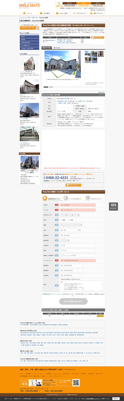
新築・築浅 (36, 376)
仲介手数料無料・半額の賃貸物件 (29, 324)
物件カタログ (99, 373)
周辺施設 (83, 373)
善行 (42, 353)
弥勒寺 (72, 343)
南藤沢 (59, 343)
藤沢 (65, 39)
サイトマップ (57, 373)
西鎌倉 (75, 361)
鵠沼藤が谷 (28, 345)
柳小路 (70, 353)
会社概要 (28, 373)
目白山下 (90, 353)
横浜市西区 (33, 332)
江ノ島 (86, 353)
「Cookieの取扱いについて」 (92, 398)
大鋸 (30, 343)
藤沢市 (48, 40)
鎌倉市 (39, 335)
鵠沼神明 (34, 345)
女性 (71, 220)
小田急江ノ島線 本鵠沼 (27, 48)
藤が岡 (80, 343)
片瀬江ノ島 (62, 353)
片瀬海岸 (85, 343)
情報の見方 (101, 92)
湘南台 (42, 345)
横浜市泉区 (24, 335)
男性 (64, 220)
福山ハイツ (23, 95)
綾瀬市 (67, 335)
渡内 (68, 343)
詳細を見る (100, 316)
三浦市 (58, 335)
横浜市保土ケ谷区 (41, 332)
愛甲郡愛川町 (80, 335)
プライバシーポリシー (56, 294)
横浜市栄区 (95, 332)
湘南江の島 (97, 353)
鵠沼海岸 (23, 343)
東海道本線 (60, 39)
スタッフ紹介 (75, 373)
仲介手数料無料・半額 (25, 376)
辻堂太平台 (91, 343)
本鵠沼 (67, 42)
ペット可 (49, 376)
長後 (28, 353)
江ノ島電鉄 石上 (25, 45)
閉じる (116, 398)
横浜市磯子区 (50, 332)
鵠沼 (52, 343)
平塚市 (34, 335)
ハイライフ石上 (24, 142)
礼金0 (43, 376)
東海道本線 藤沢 (25, 42)
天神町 (49, 343)
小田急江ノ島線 (61, 42)
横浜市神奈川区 (25, 332)
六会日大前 (37, 353)
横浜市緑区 (88, 332)
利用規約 (45, 294)
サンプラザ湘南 (24, 118)
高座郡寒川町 (72, 335)
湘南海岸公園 (79, 353)
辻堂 (102, 343)
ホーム (21, 373)
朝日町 (76, 343)
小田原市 (43, 335)
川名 (38, 345)
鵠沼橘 (52, 40)
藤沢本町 (46, 353)
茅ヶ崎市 (49, 335)
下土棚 (22, 345)
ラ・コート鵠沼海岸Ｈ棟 (26, 71)
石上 (65, 41)
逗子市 (54, 335)
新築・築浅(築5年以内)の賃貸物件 (48, 324)
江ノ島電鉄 (60, 41)
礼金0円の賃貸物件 (63, 324)
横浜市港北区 (65, 332)
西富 (45, 343)
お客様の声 (90, 373)
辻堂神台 (97, 343)
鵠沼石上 (64, 343)
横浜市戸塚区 (73, 332)
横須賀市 (29, 335)
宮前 (55, 343)
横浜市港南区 (81, 332)
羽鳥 (42, 343)
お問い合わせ (66, 373)
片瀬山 (59, 361)
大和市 (62, 335)
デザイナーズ (57, 376)
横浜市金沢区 (57, 332)
